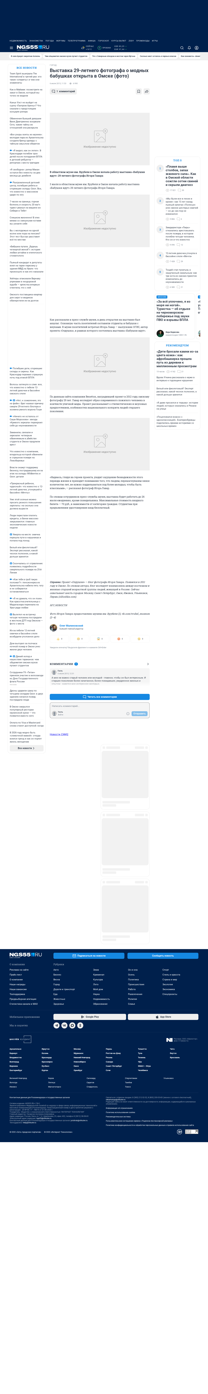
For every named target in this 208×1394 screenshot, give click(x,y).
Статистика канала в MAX (24, 826)
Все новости (27, 67)
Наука (96, 816)
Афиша (92, 41)
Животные (59, 821)
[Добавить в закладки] (139, 91)
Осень (131, 797)
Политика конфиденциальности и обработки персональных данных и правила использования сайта (150, 948)
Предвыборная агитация (23, 821)
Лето (96, 807)
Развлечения (135, 816)
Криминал (98, 797)
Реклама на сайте (19, 792)
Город (56, 807)
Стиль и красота (171, 797)
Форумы (60, 41)
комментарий (65, 91)
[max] (72, 848)
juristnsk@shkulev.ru (79, 943)
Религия (132, 821)
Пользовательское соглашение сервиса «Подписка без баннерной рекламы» (139, 943)
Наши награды (17, 807)
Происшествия (136, 807)
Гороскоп (103, 41)
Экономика (168, 811)
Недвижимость (18, 41)
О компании (16, 802)
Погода (50, 41)
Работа (132, 811)
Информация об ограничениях (119, 931)
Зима (96, 792)
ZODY (131, 41)
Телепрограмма (77, 41)
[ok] (80, 848)
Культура (98, 802)
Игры (155, 41)
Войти (60, 715)
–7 (146, 689)
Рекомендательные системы (118, 939)
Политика (133, 802)
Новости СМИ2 (59, 734)
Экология (167, 807)
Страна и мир (169, 802)
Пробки (105, 47)
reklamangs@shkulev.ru (115, 922)
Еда (55, 816)
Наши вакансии (18, 811)
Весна (56, 802)
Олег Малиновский (71, 625)
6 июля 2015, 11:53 (58, 83)
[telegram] (56, 848)
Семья (131, 826)
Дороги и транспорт (64, 811)
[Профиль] (196, 48)
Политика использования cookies (120, 935)
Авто (56, 792)
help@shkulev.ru (29, 945)
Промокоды (143, 41)
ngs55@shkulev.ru (43, 941)
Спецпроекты (169, 816)
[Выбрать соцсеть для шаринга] (147, 91)
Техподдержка (17, 816)
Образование (100, 826)
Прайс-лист (16, 797)
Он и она (132, 792)
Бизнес (57, 797)
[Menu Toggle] (11, 48)
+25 (137, 689)
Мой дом (98, 811)
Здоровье (58, 826)
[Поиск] (182, 48)
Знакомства (36, 41)
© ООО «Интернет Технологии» (58, 954)
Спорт (165, 792)
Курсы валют (118, 41)
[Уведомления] (189, 48)
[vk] (64, 848)
